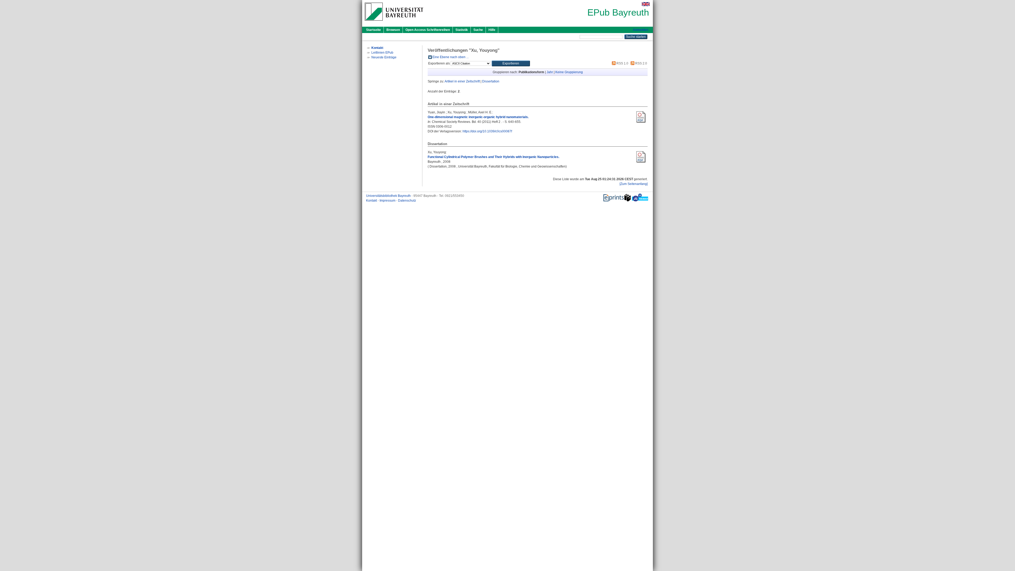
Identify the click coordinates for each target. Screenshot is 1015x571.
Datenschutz (407, 200)
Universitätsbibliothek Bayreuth (389, 196)
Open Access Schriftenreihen (427, 30)
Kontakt (372, 200)
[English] (646, 4)
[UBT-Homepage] (394, 22)
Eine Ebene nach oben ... (450, 57)
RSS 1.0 (622, 63)
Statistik (461, 30)
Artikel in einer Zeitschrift (462, 81)
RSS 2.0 (640, 63)
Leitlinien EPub (382, 52)
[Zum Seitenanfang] (634, 184)
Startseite (373, 30)
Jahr (550, 72)
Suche (478, 30)
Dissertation (490, 81)
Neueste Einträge (383, 57)
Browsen (393, 30)
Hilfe (491, 30)
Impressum (388, 200)
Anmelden (640, 30)
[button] (511, 63)
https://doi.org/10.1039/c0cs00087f (487, 131)
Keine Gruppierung (569, 72)
